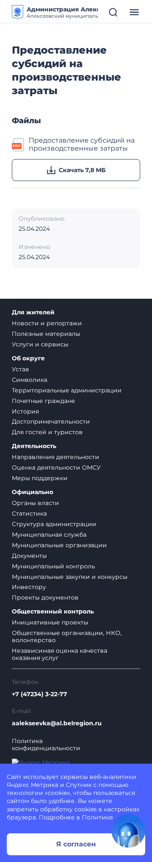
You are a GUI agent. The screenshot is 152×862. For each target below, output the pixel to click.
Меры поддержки (40, 478)
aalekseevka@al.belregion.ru (57, 723)
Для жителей (33, 312)
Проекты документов (45, 597)
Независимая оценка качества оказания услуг (59, 654)
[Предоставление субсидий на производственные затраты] (18, 144)
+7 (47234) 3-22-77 (39, 694)
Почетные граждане (43, 401)
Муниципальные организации (59, 545)
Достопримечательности (51, 421)
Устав (20, 369)
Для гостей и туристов (47, 432)
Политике (97, 817)
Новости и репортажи (47, 323)
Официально (32, 492)
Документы (29, 555)
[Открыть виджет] (128, 831)
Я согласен (76, 844)
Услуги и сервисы (40, 344)
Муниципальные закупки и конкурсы (70, 577)
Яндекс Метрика (32, 785)
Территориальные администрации (67, 390)
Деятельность (34, 446)
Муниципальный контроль (53, 566)
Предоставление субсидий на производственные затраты (82, 144)
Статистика (29, 513)
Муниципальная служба (49, 534)
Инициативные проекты (50, 622)
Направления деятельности (55, 457)
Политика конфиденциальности (46, 745)
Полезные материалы (46, 334)
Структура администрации (54, 524)
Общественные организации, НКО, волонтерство (67, 636)
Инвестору (29, 587)
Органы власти (35, 503)
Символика (29, 380)
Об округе (28, 358)
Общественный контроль (53, 611)
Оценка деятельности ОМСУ (56, 467)
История (25, 411)
